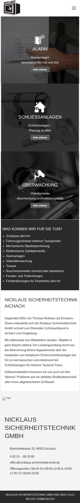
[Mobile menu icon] (73, 8)
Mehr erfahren (40, 69)
